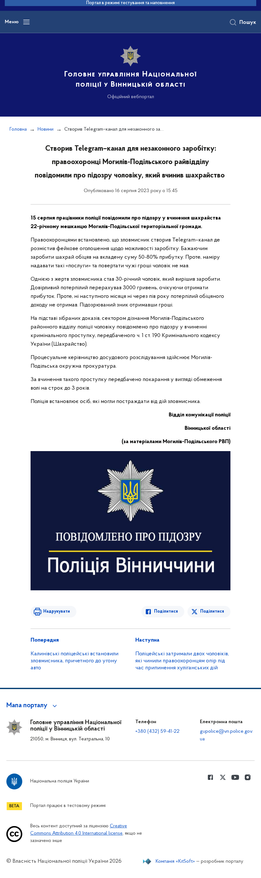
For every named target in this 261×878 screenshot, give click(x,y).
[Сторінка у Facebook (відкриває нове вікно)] (210, 777)
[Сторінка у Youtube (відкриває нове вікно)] (235, 777)
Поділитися (166, 611)
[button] (32, 705)
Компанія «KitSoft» (175, 861)
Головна (18, 129)
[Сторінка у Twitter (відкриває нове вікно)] (223, 777)
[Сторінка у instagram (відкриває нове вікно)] (247, 777)
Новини (45, 129)
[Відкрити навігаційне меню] (26, 22)
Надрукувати (56, 611)
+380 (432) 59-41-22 (157, 731)
